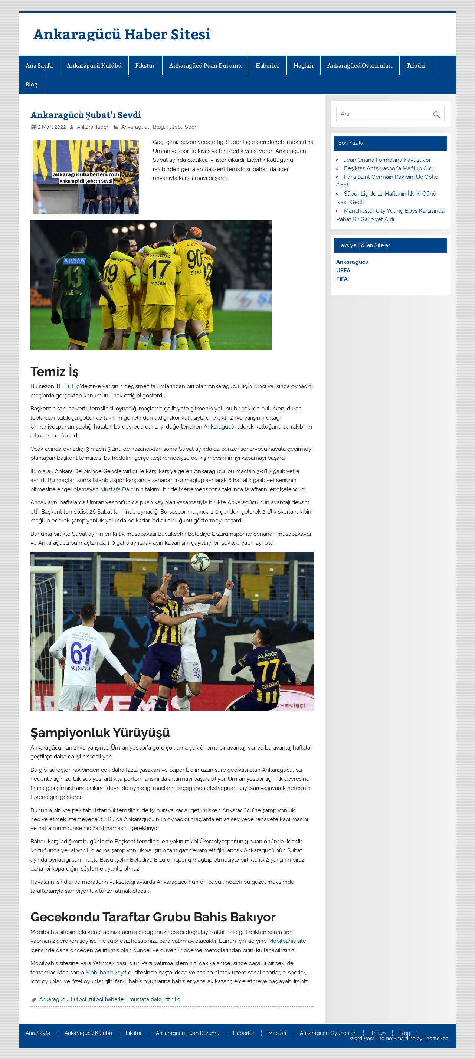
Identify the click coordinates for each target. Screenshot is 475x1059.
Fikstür (145, 65)
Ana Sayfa (39, 65)
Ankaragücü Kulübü (94, 65)
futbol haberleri (108, 999)
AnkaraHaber (92, 127)
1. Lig (73, 386)
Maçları (304, 65)
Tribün (416, 65)
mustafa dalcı (146, 999)
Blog (31, 84)
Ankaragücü (135, 127)
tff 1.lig (173, 999)
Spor (190, 127)
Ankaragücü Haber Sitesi (122, 33)
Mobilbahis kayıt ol (109, 972)
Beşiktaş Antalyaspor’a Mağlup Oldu (390, 168)
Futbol (174, 127)
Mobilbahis (282, 941)
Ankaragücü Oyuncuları (360, 65)
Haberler (267, 65)
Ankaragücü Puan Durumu (205, 65)
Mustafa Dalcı (117, 489)
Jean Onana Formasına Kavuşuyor (387, 160)
